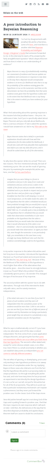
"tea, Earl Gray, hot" (24, 259)
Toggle (5, 5)
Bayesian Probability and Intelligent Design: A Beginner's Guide (23, 50)
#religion (36, 34)
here (31, 44)
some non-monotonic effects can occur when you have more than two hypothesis (25, 339)
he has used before (23, 172)
